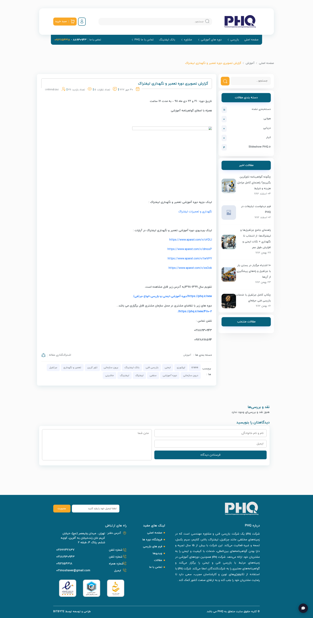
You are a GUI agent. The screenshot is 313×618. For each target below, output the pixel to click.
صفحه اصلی (251, 40)
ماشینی (109, 375)
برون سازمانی (111, 367)
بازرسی (234, 39)
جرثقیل (53, 367)
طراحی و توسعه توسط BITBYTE (72, 611)
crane (194, 367)
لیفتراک (139, 375)
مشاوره (188, 39)
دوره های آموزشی (211, 39)
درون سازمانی (190, 375)
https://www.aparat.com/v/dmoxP (190, 249)
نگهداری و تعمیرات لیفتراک (195, 212)
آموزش (250, 63)
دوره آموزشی (170, 375)
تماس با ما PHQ (144, 39)
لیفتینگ (124, 375)
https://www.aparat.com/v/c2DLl (190, 240)
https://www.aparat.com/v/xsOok (190, 268)
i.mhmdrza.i (52, 89)
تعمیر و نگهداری (72, 367)
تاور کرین (92, 367)
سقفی (153, 375)
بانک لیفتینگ (167, 40)
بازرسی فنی (152, 367)
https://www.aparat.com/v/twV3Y (190, 259)
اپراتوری (181, 367)
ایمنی (168, 367)
